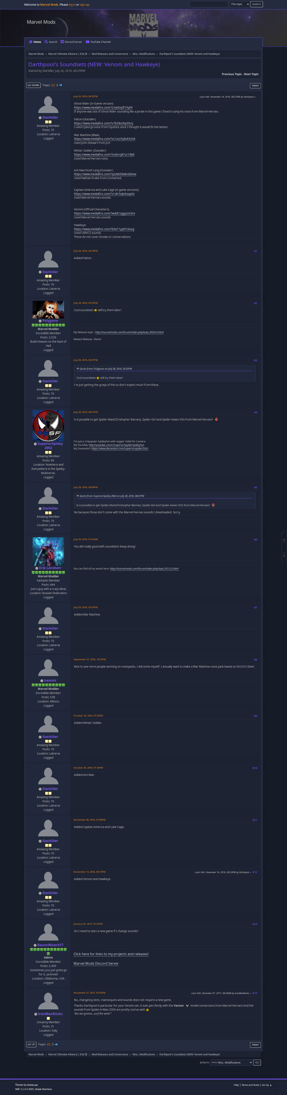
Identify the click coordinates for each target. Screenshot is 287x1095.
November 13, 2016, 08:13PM (89, 871)
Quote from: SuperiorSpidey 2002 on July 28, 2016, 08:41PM (112, 496)
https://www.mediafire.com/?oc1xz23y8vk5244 (104, 139)
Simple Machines (43, 1089)
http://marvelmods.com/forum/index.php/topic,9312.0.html (144, 568)
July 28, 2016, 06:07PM (86, 360)
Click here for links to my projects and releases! (111, 954)
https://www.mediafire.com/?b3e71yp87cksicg (104, 229)
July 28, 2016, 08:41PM (86, 412)
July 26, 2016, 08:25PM (86, 96)
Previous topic (232, 74)
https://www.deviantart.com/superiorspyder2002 (120, 448)
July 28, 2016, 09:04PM (86, 487)
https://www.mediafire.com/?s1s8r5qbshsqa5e (104, 194)
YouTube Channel (101, 42)
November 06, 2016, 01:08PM (89, 819)
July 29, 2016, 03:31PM (86, 607)
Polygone (50, 320)
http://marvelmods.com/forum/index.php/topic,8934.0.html (129, 332)
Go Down (33, 85)
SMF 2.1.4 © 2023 (24, 1089)
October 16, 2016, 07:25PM (88, 715)
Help (236, 1084)
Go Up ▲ (267, 1084)
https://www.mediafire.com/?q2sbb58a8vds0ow (105, 174)
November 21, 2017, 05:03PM (89, 992)
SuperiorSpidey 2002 (50, 445)
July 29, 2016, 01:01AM (86, 539)
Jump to (204, 1062)
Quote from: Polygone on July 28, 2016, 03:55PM (106, 368)
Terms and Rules (250, 1084)
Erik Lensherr (50, 568)
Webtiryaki (32, 1085)
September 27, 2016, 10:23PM (90, 659)
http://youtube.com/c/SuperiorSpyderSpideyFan (116, 445)
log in (72, 5)
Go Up (31, 1044)
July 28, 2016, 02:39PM (86, 250)
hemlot (50, 680)
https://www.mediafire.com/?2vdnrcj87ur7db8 (104, 154)
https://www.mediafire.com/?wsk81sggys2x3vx (104, 213)
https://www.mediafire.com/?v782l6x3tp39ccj (103, 123)
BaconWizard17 (50, 945)
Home (37, 42)
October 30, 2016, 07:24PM (88, 767)
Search (53, 42)
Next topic (251, 74)
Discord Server (73, 42)
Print (255, 85)
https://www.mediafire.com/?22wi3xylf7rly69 (103, 107)
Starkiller (50, 117)
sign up (84, 5)
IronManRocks (50, 1013)
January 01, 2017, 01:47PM (88, 923)
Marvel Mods (41, 22)
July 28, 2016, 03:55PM (86, 302)
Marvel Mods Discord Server (96, 963)
